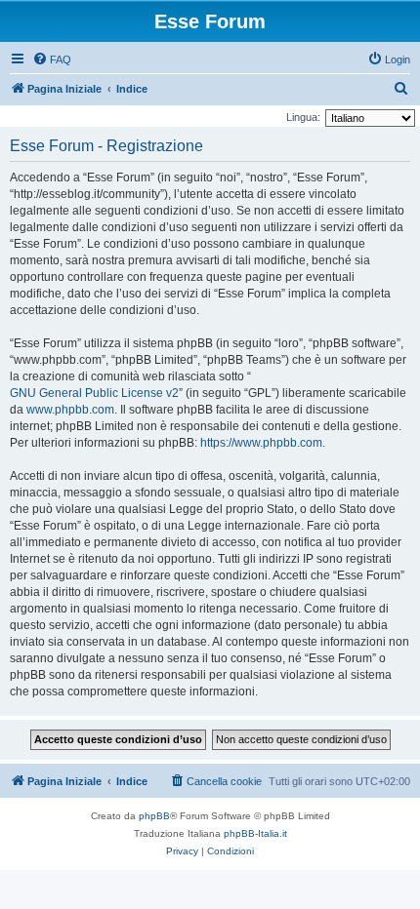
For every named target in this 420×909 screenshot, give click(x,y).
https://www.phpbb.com (261, 443)
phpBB (154, 815)
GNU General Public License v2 (94, 393)
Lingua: (303, 117)
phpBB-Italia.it (255, 833)
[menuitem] (51, 59)
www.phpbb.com (70, 409)
